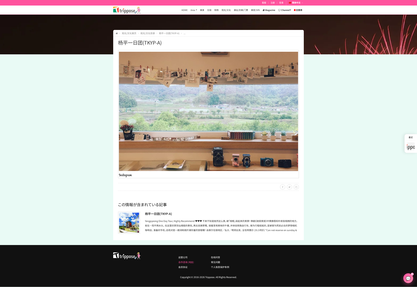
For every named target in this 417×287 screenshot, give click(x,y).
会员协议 (182, 267)
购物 (216, 10)
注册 (273, 2)
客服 (264, 2)
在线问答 (215, 257)
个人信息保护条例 (220, 267)
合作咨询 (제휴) (186, 262)
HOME (184, 10)
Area (193, 10)
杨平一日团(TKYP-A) (169, 33)
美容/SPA (255, 10)
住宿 (209, 10)
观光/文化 (226, 10)
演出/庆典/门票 (241, 10)
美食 (202, 10)
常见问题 (215, 262)
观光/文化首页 (129, 33)
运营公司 (182, 257)
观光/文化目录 (147, 33)
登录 (281, 2)
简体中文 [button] (296, 2)
